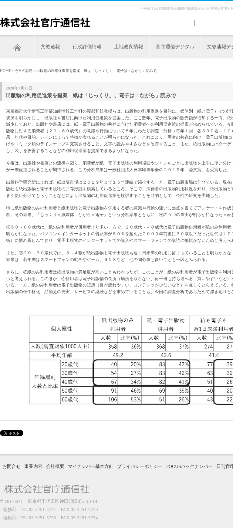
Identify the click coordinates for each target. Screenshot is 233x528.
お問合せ (11, 466)
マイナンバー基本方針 (90, 466)
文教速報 (50, 46)
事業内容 (33, 466)
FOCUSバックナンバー (189, 466)
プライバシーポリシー (140, 466)
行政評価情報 (87, 46)
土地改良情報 (128, 46)
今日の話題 (24, 71)
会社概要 (55, 466)
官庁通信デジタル (175, 46)
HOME (5, 71)
